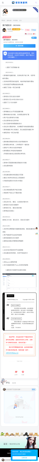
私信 (34, 30)
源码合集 (9, 20)
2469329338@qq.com (12, 353)
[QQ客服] (36, 228)
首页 (3, 20)
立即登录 (24, 458)
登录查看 (20, 46)
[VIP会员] (36, 233)
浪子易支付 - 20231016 (11, 25)
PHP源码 (15, 20)
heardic (13, 29)
